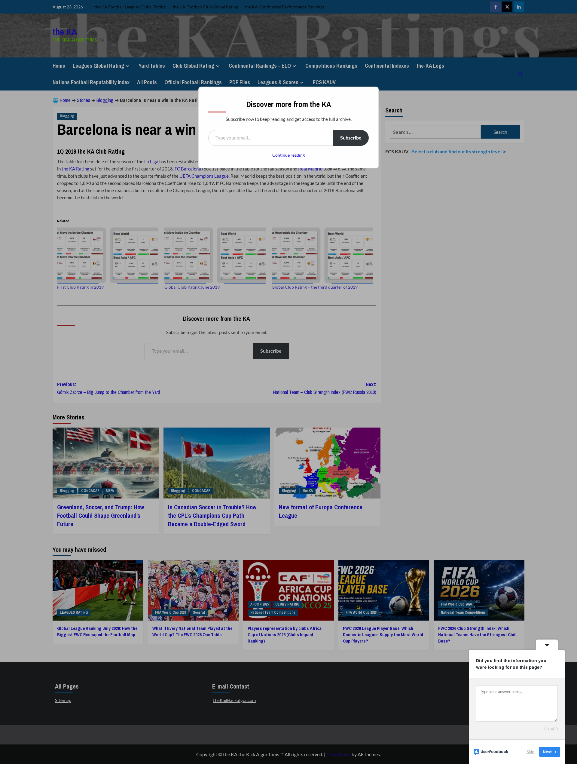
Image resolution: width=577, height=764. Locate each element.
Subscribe (351, 137)
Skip (530, 751)
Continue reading (288, 155)
